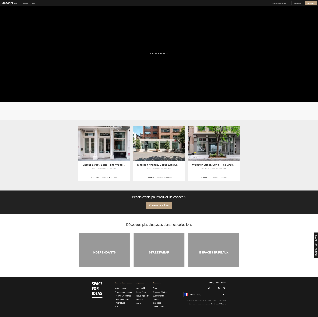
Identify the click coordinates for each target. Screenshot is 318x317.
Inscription (311, 3)
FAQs (138, 303)
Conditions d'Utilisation (218, 304)
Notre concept (121, 288)
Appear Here (142, 288)
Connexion (297, 3)
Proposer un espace (123, 292)
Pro (116, 307)
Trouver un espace (123, 296)
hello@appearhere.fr (217, 282)
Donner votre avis (316, 245)
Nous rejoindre (142, 296)
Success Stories (160, 292)
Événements (158, 296)
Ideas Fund (141, 292)
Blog (33, 3)
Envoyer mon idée (159, 205)
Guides (25, 3)
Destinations (158, 307)
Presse (139, 300)
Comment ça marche (279, 3)
